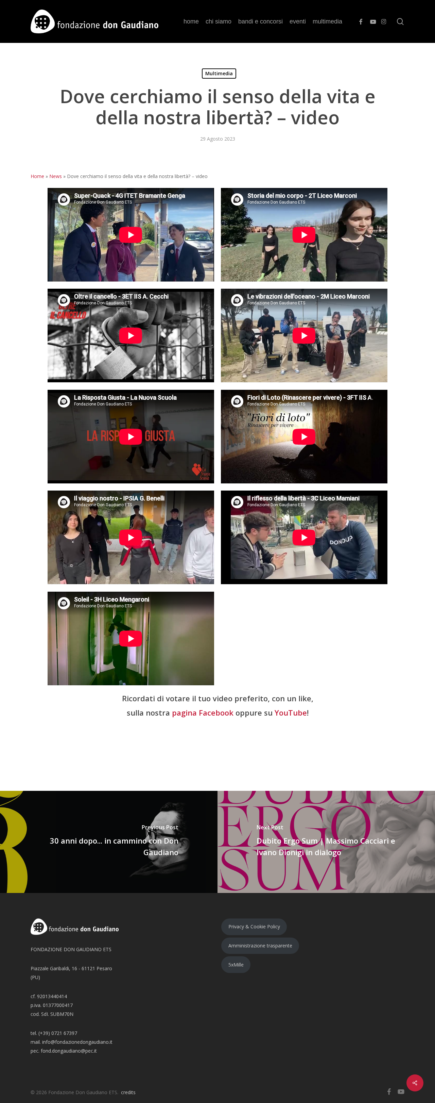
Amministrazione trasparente (260, 945)
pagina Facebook (202, 712)
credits (128, 1092)
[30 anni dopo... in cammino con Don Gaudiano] (109, 842)
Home (37, 176)
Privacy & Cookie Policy (254, 926)
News (55, 176)
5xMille (236, 964)
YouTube (291, 712)
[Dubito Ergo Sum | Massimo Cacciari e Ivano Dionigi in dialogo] (326, 842)
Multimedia (219, 73)
